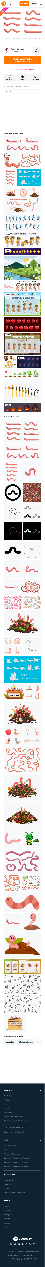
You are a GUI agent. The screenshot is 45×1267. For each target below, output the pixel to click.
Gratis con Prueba (22, 59)
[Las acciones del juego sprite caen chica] (22, 257)
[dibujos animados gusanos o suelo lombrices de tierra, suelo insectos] (22, 989)
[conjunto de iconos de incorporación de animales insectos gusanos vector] (22, 1252)
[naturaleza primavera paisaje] (22, 285)
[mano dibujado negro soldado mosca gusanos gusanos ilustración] (13, 777)
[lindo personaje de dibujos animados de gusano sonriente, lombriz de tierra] (13, 710)
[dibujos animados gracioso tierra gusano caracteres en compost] (22, 924)
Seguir (37, 51)
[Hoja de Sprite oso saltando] (22, 332)
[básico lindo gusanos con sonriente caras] (13, 1068)
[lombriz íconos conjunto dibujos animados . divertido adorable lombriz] (13, 966)
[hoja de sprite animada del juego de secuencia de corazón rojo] (22, 352)
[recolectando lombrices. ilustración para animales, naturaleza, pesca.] (12, 1131)
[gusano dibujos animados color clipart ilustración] (12, 159)
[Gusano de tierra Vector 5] (14, 175)
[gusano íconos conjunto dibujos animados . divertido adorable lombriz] (12, 902)
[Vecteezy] (3, 3)
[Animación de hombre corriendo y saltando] (22, 240)
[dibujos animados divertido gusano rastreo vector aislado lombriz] (14, 535)
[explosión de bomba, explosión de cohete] (22, 449)
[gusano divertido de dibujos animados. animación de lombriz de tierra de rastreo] (22, 143)
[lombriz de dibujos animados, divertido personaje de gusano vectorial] (13, 729)
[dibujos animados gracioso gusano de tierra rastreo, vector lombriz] (30, 727)
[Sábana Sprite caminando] (22, 372)
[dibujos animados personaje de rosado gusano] (9, 303)
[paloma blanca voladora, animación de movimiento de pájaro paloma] (16, 194)
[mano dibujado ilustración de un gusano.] (13, 839)
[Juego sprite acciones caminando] (17, 315)
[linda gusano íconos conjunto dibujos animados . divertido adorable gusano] (13, 947)
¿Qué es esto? (26, 86)
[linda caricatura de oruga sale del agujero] (13, 1087)
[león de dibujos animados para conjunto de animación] (10, 390)
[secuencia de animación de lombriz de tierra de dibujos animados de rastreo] (22, 473)
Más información (11, 91)
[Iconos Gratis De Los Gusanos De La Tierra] (22, 217)
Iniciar (34, 4)
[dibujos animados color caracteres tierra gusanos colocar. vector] (14, 1149)
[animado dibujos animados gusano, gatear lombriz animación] (31, 176)
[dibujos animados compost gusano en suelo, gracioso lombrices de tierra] (22, 1017)
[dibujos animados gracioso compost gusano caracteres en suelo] (22, 1045)
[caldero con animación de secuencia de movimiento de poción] (16, 403)
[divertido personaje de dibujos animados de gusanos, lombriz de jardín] (13, 1188)
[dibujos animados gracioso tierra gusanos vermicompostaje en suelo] (22, 797)
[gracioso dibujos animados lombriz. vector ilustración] (13, 1207)
